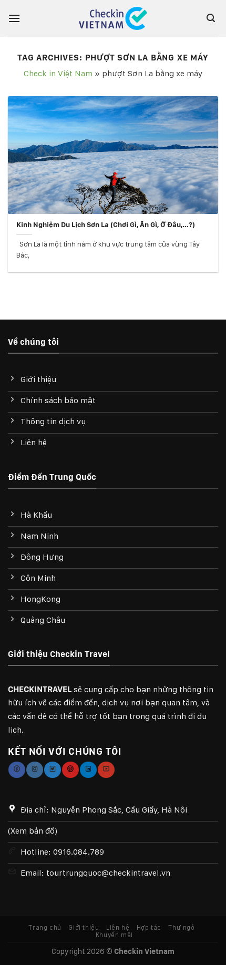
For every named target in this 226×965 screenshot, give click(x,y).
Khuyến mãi (114, 935)
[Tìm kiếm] (212, 18)
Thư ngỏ (181, 927)
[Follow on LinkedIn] (88, 770)
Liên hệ (117, 927)
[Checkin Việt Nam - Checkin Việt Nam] (113, 18)
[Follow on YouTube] (106, 770)
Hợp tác (149, 927)
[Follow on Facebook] (16, 770)
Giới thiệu (83, 927)
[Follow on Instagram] (34, 770)
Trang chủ (44, 927)
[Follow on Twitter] (52, 770)
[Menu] (17, 18)
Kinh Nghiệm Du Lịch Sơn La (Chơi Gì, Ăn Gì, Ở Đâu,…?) (105, 224)
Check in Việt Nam (58, 73)
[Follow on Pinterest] (70, 770)
